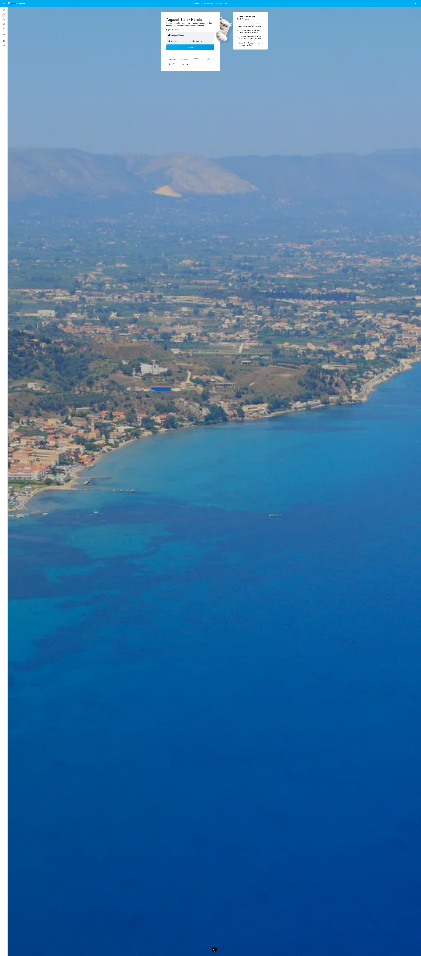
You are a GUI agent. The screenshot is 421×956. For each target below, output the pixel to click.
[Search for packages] (4, 24)
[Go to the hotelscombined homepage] (16, 3)
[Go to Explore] (4, 28)
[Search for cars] (4, 19)
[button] (3, 3)
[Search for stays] (4, 14)
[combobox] (174, 30)
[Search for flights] (4, 10)
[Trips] (4, 35)
